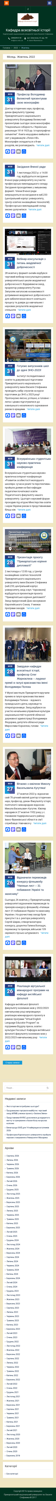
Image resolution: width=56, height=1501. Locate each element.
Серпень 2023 (13, 1308)
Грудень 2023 (13, 1291)
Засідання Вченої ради (31, 166)
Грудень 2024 (13, 1240)
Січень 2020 (12, 1451)
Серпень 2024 (13, 1257)
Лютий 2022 (12, 1384)
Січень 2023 (12, 1337)
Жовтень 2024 (13, 1249)
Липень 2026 (12, 1160)
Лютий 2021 (12, 1430)
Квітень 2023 (12, 1325)
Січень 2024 (12, 1287)
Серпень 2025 (13, 1206)
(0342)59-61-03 (16, 38)
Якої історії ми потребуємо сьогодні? (23, 1106)
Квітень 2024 (12, 1274)
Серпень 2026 (13, 1156)
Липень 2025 (12, 1211)
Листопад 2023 (13, 1295)
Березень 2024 (13, 1278)
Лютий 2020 (12, 1447)
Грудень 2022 (13, 1342)
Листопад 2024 (13, 1244)
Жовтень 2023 (13, 1299)
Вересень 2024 (13, 1253)
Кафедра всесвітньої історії (28, 30)
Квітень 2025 (12, 1223)
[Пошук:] (27, 1088)
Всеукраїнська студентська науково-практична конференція (34, 462)
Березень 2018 (13, 1456)
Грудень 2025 (13, 1190)
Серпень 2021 (13, 1409)
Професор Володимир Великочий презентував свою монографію (32, 98)
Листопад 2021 (13, 1396)
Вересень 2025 (13, 1202)
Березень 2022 (13, 1380)
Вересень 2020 (13, 1443)
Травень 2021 (13, 1418)
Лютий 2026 (12, 1181)
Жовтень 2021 (13, 1401)
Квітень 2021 (12, 1422)
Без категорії (12, 1474)
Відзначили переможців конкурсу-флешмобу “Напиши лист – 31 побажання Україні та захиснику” (25, 885)
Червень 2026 (13, 1164)
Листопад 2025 (13, 1194)
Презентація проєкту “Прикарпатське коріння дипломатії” (32, 561)
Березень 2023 (13, 1329)
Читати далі (42, 145)
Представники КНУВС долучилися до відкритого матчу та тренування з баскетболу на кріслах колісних (28, 1120)
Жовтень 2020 (13, 1439)
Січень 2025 (12, 1236)
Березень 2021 (13, 1426)
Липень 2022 (12, 1363)
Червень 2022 (13, 1367)
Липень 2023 (12, 1312)
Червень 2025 (13, 1215)
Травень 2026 (13, 1168)
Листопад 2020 (13, 1434)
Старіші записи (12, 1062)
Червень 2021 (13, 1413)
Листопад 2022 (13, 1346)
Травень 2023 (13, 1320)
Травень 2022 (13, 1371)
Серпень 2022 (13, 1358)
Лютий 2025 (12, 1232)
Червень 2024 (13, 1266)
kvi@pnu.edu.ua (17, 40)
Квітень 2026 (12, 1173)
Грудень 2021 (13, 1392)
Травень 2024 (13, 1270)
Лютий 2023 (12, 1333)
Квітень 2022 (12, 1375)
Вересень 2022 (13, 1354)
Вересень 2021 (13, 1405)
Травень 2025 (13, 1219)
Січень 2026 (12, 1185)
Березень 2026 (13, 1177)
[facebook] (28, 9)
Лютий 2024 (12, 1282)
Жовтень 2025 (13, 1198)
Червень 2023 (13, 1316)
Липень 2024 (12, 1261)
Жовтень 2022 (13, 1350)
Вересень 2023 (13, 1304)
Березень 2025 (13, 1228)
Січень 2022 (12, 1388)
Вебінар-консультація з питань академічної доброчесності (31, 263)
